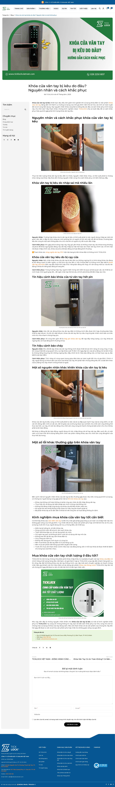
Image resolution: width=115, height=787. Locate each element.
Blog (12, 15)
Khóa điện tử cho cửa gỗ (64, 752)
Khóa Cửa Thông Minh (63, 775)
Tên (35, 708)
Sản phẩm (41, 761)
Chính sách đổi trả (80, 755)
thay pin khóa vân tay (72, 339)
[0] (107, 9)
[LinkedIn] (46, 647)
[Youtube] (110, 784)
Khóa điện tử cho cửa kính (64, 763)
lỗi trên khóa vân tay (76, 499)
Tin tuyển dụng (8, 130)
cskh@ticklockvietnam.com (15, 777)
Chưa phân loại (8, 122)
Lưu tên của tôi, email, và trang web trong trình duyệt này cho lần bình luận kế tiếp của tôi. (65, 719)
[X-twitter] (108, 784)
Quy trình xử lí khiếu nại (82, 765)
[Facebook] (39, 647)
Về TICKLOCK (42, 752)
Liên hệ (41, 755)
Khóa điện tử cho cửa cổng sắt (64, 759)
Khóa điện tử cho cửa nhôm (65, 755)
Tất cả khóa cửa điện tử (63, 772)
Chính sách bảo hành (81, 758)
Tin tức (5, 127)
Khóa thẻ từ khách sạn (63, 769)
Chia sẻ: (34, 647)
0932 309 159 (47, 637)
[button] (110, 9)
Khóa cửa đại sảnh (62, 766)
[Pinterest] (50, 647)
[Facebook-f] (106, 784)
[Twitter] (43, 647)
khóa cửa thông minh (87, 565)
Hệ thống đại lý (43, 758)
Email (77, 708)
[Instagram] (113, 784)
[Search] (25, 109)
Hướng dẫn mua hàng (81, 752)
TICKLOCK (50, 94)
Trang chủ (5, 15)
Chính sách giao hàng (81, 761)
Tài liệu (5, 124)
